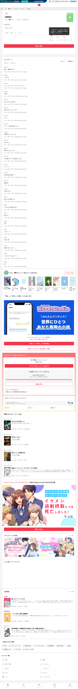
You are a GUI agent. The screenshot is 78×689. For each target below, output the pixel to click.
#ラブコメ (25, 482)
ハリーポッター (39, 646)
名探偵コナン (7, 649)
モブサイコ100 (28, 649)
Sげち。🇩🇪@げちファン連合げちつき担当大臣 (17, 19)
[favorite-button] (51, 37)
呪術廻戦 (50, 646)
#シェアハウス (16, 482)
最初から (63, 61)
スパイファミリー (15, 646)
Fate (4, 646)
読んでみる (39, 529)
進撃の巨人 (27, 646)
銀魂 (68, 646)
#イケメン (7, 482)
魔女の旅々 (60, 646)
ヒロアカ (17, 649)
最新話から (71, 61)
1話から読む (39, 46)
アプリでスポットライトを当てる (39, 366)
